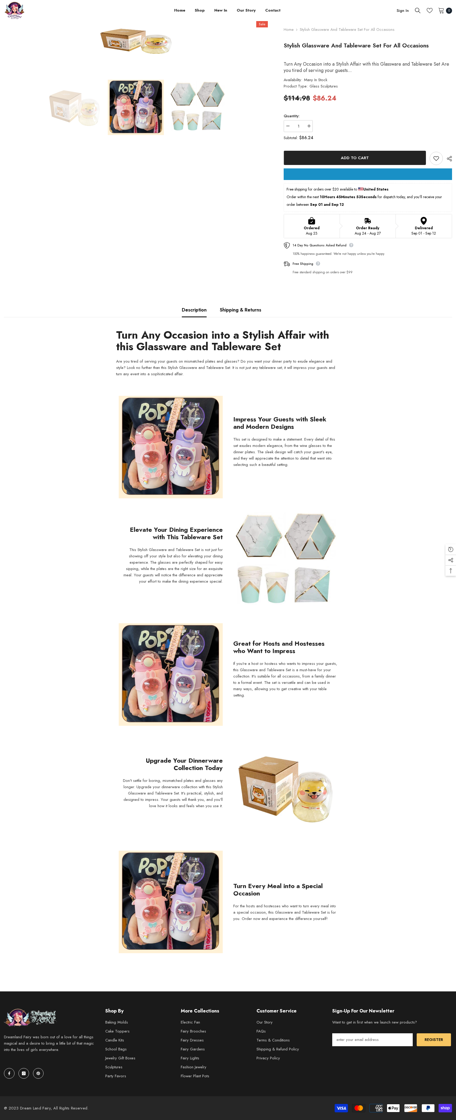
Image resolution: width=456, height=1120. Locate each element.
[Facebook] (9, 1073)
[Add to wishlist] (436, 158)
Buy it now (368, 174)
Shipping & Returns (240, 309)
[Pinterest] (38, 1073)
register (434, 1040)
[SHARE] (447, 158)
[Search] (417, 10)
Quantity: (292, 116)
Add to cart (355, 158)
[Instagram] (23, 1073)
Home (289, 29)
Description (194, 309)
